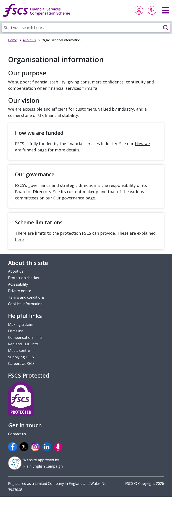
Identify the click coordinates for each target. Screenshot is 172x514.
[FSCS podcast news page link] (59, 446)
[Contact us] (152, 10)
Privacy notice (19, 290)
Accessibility (18, 284)
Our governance (68, 198)
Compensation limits (25, 337)
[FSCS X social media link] (24, 446)
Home (12, 40)
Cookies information (25, 303)
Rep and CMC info (23, 343)
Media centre (19, 350)
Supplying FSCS (21, 356)
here (19, 239)
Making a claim (20, 324)
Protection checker (24, 277)
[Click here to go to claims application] (139, 10)
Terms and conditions (26, 297)
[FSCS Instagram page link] (36, 446)
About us (29, 40)
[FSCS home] (36, 10)
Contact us (17, 433)
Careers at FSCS (21, 363)
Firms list (15, 330)
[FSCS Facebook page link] (13, 446)
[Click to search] (165, 27)
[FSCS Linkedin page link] (47, 446)
